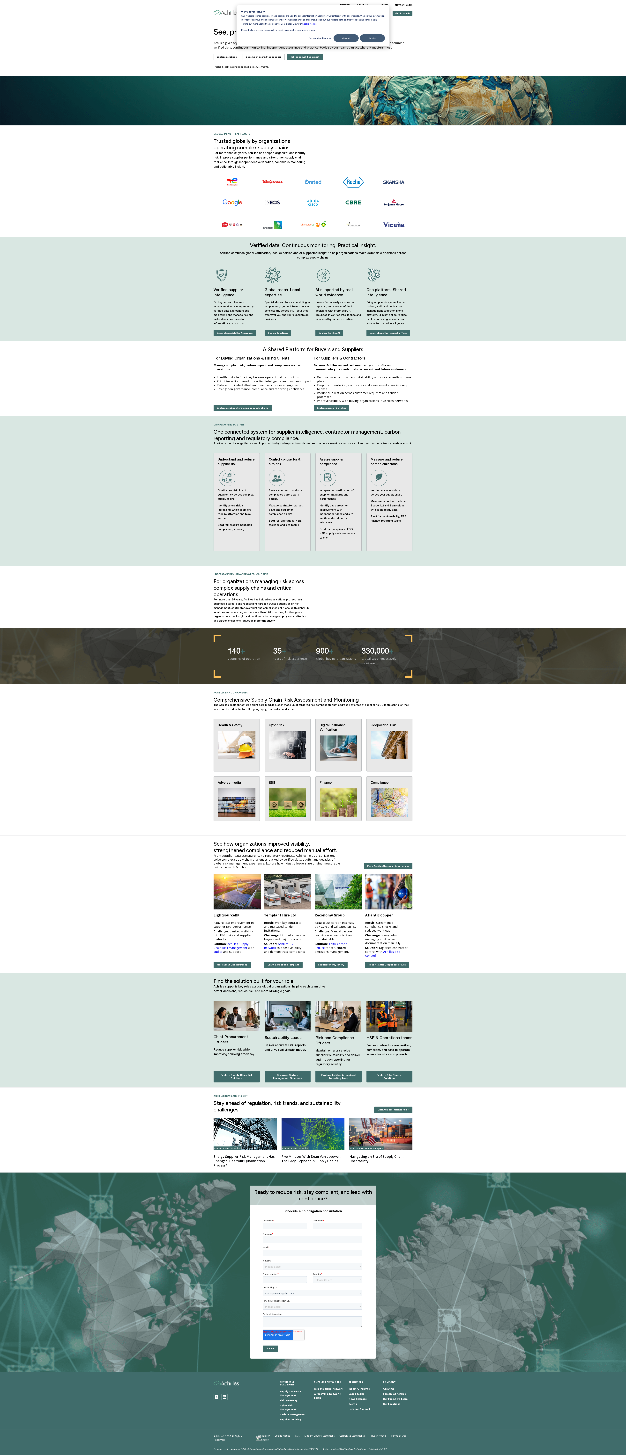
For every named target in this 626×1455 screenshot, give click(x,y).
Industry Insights (359, 1388)
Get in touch (402, 13)
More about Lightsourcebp (232, 964)
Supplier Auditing (290, 1419)
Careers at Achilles (394, 1393)
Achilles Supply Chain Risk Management (231, 946)
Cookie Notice (309, 23)
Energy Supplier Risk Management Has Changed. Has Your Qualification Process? (244, 1160)
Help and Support (359, 1409)
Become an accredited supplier (263, 57)
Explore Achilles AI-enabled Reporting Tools (338, 1076)
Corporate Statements (352, 1435)
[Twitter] (217, 1397)
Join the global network (328, 1388)
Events (353, 1403)
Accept (346, 37)
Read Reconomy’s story (331, 964)
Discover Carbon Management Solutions (287, 1076)
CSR (297, 1435)
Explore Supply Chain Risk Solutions (237, 1076)
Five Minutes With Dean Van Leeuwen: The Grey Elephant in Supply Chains (311, 1158)
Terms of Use (398, 1435)
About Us (362, 4)
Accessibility (263, 1435)
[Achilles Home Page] (226, 12)
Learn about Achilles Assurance (235, 333)
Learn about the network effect (388, 333)
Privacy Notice (378, 1435)
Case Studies (356, 1393)
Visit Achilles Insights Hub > (393, 1109)
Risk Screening (289, 1400)
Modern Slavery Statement (319, 1435)
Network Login (403, 4)
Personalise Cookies (320, 37)
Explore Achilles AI (329, 333)
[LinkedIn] (224, 1397)
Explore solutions (227, 57)
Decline (372, 37)
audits (218, 952)
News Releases (358, 1398)
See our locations (278, 333)
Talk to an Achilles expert (305, 57)
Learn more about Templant (283, 964)
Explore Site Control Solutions (389, 1076)
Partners (345, 4)
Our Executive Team (395, 1398)
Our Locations (391, 1403)
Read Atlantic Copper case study (387, 964)
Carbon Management (293, 1414)
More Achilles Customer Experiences (388, 866)
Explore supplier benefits (331, 408)
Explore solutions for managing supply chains (242, 408)
